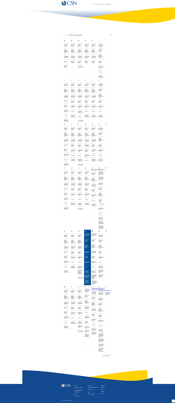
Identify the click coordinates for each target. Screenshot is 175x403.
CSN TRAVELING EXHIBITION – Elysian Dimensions (101, 76)
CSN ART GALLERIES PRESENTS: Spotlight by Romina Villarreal (66, 51)
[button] (112, 5)
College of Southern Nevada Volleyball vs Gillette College (94, 333)
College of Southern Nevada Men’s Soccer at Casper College (101, 276)
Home (94, 4)
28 (71, 40)
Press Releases (108, 4)
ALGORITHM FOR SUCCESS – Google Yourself (80, 326)
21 (92, 168)
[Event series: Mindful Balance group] (68, 60)
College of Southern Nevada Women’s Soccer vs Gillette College (101, 293)
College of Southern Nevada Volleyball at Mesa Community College (87, 234)
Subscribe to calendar (106, 355)
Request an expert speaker (79, 387)
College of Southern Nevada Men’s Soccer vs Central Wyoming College (94, 292)
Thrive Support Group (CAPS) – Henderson (80, 66)
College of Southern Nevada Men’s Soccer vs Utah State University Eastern (101, 222)
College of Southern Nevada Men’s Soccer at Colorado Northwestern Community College (87, 281)
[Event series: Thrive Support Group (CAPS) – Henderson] (82, 65)
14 (92, 124)
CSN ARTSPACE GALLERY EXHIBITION (66, 45)
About (97, 4)
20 (85, 168)
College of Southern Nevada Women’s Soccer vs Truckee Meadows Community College (101, 173)
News (100, 4)
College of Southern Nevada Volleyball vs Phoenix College (101, 345)
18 (71, 168)
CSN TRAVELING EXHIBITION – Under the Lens (101, 67)
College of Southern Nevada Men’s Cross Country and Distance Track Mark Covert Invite (101, 340)
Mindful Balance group (66, 61)
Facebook (102, 387)
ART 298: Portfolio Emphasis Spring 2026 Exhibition (66, 57)
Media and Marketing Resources (93, 387)
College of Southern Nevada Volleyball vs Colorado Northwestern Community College (101, 349)
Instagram (102, 391)
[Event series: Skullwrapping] (103, 70)
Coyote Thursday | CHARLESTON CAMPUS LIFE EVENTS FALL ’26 (87, 335)
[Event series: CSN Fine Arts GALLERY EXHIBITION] (68, 64)
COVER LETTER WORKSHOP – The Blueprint (87, 331)
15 (99, 124)
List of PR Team (90, 389)
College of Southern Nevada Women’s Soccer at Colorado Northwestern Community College (87, 276)
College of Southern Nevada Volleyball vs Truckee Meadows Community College (101, 178)
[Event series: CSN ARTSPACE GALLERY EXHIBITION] (68, 43)
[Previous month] (64, 35)
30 (85, 40)
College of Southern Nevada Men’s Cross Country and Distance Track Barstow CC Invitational (94, 282)
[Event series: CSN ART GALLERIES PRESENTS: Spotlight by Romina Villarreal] (68, 48)
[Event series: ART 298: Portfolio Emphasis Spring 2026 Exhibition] (68, 55)
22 (99, 168)
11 (71, 124)
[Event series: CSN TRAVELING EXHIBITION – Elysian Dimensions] (103, 74)
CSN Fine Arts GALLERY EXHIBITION (66, 66)
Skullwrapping (100, 71)
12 (78, 124)
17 (64, 168)
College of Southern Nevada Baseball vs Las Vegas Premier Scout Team (87, 290)
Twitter (102, 389)
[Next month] (67, 35)
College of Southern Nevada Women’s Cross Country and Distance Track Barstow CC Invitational (94, 277)
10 (64, 124)
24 (64, 231)
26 (78, 231)
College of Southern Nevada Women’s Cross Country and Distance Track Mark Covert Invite (101, 335)
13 (85, 124)
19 (78, 168)
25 (71, 231)
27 (64, 40)
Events (103, 4)
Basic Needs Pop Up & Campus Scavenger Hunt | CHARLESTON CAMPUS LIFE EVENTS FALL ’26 (80, 272)
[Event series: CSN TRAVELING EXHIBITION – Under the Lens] (103, 65)
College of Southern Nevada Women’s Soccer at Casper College (101, 271)
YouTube (102, 393)
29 (78, 40)
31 (92, 40)
